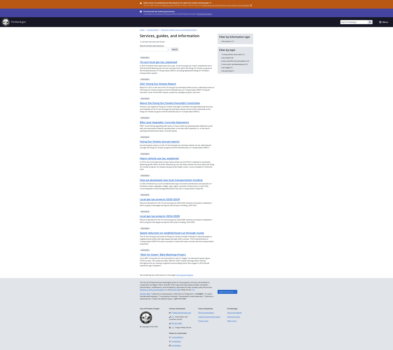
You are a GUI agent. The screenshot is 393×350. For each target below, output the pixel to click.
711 (193, 290)
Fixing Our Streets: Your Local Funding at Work (179, 30)
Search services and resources (152, 46)
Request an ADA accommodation (152, 290)
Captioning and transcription (209, 317)
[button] (383, 22)
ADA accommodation (206, 313)
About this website (234, 313)
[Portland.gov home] (14, 22)
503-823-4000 (175, 290)
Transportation (153, 30)
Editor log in (232, 321)
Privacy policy (203, 321)
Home (142, 30)
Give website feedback (184, 275)
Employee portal (233, 317)
